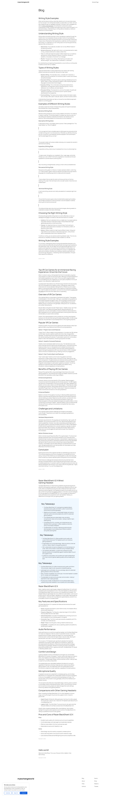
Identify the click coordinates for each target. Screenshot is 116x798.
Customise (8, 793)
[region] (15, 789)
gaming (56, 491)
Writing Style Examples (49, 18)
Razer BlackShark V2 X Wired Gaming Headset (51, 481)
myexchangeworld (23, 2)
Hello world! (44, 750)
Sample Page (95, 2)
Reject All (16, 793)
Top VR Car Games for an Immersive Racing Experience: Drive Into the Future (57, 271)
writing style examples (47, 26)
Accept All (24, 793)
